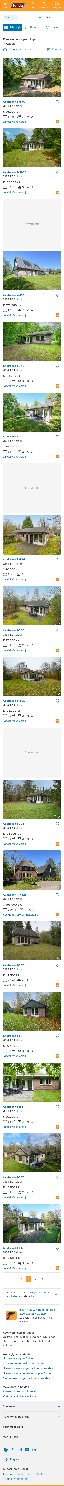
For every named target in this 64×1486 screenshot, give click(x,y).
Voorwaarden (24, 1474)
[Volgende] (43, 1279)
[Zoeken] (40, 17)
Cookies (41, 1474)
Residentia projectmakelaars (20, 914)
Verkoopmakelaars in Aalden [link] (20, 1396)
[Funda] (17, 5)
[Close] (16, 17)
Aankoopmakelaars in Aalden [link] (21, 1391)
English (14, 1459)
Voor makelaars (13, 1427)
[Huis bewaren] (57, 102)
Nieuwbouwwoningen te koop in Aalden (28, 1368)
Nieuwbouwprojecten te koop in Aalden (27, 1373)
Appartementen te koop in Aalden (24, 1363)
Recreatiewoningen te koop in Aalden (26, 1378)
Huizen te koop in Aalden (18, 1358)
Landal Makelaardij (14, 121)
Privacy (7, 1474)
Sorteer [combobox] (56, 49)
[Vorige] (21, 1279)
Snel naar (9, 1406)
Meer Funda (10, 1437)
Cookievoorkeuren (16, 1479)
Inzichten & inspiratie (16, 1416)
